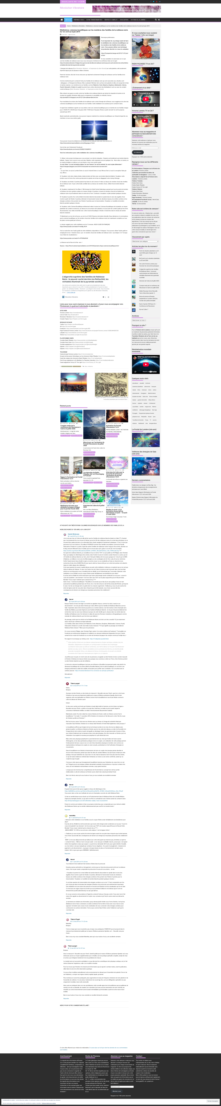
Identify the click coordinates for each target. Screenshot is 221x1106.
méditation (90, 366)
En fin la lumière (141, 195)
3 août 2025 (88, 470)
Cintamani (144, 390)
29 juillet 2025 (111, 470)
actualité (142, 383)
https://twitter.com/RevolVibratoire (73, 324)
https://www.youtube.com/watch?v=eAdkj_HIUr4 (73, 226)
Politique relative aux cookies (49, 1103)
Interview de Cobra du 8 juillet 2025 (149, 281)
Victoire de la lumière (138, 20)
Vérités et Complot (110, 20)
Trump (146, 420)
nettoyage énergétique (145, 410)
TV (150, 420)
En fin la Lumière (143, 201)
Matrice (154, 406)
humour (134, 403)
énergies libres (153, 423)
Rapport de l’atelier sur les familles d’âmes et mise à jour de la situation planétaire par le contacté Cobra (112, 398)
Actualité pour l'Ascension (113, 434)
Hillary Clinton (151, 400)
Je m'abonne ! (138, 152)
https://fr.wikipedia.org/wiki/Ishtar (99, 639)
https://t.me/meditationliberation (105, 360)
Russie (149, 416)
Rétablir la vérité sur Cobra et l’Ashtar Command (74, 392)
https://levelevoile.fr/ (73, 315)
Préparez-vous (79, 20)
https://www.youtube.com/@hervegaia (82, 342)
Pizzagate (134, 413)
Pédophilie (143, 416)
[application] (146, 99)
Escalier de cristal (136, 396)
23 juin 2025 (111, 507)
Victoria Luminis (143, 170)
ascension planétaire (137, 386)
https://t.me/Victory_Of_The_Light (91, 362)
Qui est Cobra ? (143, 309)
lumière (141, 406)
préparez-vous (136, 416)
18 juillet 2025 (65, 503)
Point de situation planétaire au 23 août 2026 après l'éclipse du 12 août (149, 253)
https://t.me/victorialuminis (85, 354)
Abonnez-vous (117, 1091)
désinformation (152, 393)
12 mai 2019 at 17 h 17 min (79, 685)
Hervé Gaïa (72, 34)
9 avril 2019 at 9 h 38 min (78, 601)
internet (145, 403)
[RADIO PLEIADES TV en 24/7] (146, 82)
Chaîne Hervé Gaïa (137, 183)
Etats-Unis (145, 396)
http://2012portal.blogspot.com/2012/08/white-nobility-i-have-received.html (86, 800)
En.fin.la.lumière (141, 203)
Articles (68, 20)
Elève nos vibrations (65, 435)
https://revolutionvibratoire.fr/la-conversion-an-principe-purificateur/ (94, 670)
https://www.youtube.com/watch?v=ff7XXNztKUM (74, 238)
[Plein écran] (157, 105)
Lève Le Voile (152, 174)
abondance (135, 383)
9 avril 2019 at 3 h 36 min (76, 536)
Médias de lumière (88, 482)
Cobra (85, 366)
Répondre (66, 593)
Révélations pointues (88, 516)
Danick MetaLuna (73, 534)
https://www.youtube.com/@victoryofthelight (84, 344)
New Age (154, 410)
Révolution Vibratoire (72, 7)
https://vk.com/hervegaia (69, 326)
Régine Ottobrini (136, 497)
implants (140, 403)
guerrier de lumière (142, 400)
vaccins (154, 420)
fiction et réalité (153, 396)
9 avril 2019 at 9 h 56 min (78, 787)
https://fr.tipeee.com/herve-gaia (78, 319)
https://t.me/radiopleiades (95, 358)
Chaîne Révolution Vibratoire (140, 193)
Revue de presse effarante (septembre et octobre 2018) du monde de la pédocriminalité (148, 298)
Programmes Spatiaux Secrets (146, 413)
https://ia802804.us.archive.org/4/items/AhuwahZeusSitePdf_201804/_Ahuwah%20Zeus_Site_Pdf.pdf (94, 791)
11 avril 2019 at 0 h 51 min (78, 817)
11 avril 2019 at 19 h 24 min (80, 861)
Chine (138, 390)
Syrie (154, 416)
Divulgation (124, 20)
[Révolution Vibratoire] (61, 19)
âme (147, 423)
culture (154, 390)
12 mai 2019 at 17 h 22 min (79, 921)
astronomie (147, 386)
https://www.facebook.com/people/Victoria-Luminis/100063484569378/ (99, 330)
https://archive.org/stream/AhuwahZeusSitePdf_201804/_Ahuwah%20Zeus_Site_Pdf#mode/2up (91, 550)
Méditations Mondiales (78, 26)
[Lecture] (134, 105)
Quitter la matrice (77, 366)
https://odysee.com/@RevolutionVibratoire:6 (78, 348)
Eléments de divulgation (89, 452)
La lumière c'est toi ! (111, 519)
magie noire (148, 406)
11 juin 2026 (111, 423)
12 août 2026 (65, 423)
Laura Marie (135, 406)
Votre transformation (94, 20)
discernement (135, 393)
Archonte (147, 383)
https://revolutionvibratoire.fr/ (80, 317)
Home (69, 26)
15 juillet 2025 (88, 503)
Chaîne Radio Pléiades (138, 185)
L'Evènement (152, 403)
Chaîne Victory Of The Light (140, 187)
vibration (134, 423)
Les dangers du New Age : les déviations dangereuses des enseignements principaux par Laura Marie (144, 487)
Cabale (134, 390)
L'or (71, 503)
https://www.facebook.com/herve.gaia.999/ (78, 328)
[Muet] (155, 105)
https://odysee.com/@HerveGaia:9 (75, 346)
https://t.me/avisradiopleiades (106, 356)
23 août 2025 (65, 474)
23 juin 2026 (88, 440)
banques (154, 386)
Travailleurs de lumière (137, 420)
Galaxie (134, 400)
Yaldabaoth (141, 423)
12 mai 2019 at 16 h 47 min (77, 948)
